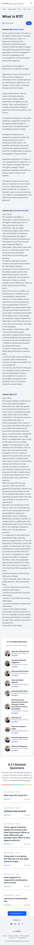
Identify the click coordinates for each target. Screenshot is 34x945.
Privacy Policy (21, 938)
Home (4, 9)
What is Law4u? (24, 936)
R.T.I (19, 9)
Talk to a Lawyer (13, 936)
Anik (15, 394)
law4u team (18, 29)
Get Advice (14, 655)
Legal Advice (12, 9)
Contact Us (12, 938)
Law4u (27, 941)
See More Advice (16, 913)
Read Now (7, 799)
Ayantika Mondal (21, 210)
